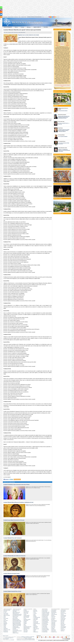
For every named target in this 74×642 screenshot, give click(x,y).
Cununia (5, 619)
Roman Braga (53, 624)
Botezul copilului (6, 618)
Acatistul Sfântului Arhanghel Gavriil (11, 573)
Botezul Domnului (15, 618)
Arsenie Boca (63, 612)
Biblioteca (29, 27)
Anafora (5, 616)
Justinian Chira (63, 629)
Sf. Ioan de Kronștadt (45, 624)
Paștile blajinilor (6, 628)
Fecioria (34, 612)
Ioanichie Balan (63, 619)
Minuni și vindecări (26, 617)
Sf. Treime (5, 612)
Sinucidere (25, 622)
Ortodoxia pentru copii (36, 623)
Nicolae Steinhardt (63, 626)
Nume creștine (6, 620)
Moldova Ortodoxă (5, 635)
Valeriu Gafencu (53, 629)
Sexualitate (25, 621)
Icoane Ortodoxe (6, 614)
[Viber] (1, 10)
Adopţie (34, 630)
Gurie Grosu (53, 617)
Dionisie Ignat (63, 617)
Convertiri (25, 614)
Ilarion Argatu (62, 620)
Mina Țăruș (53, 619)
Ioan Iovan (62, 628)
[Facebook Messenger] (1, 14)
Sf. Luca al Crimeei (44, 627)
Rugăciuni (5, 624)
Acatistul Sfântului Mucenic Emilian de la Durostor (14, 555)
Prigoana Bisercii (26, 612)
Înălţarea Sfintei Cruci (16, 613)
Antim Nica (52, 615)
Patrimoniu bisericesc (27, 627)
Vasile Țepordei (53, 630)
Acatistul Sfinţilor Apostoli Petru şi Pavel (12, 591)
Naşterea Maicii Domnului (16, 612)
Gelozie (34, 614)
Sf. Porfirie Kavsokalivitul (45, 629)
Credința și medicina (26, 615)
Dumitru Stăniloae (63, 616)
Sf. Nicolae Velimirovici (45, 622)
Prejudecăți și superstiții (27, 619)
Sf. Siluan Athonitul (44, 626)
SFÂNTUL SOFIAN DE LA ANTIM (29, 638)
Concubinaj (34, 613)
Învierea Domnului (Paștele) (17, 622)
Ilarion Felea (62, 621)
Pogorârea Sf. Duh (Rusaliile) (17, 624)
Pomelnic (5, 625)
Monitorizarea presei (26, 628)
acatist (19, 32)
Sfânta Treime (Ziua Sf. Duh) (17, 625)
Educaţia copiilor (35, 622)
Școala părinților (35, 626)
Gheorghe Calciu (63, 618)
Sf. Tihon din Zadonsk (45, 618)
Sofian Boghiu (53, 623)
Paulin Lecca (53, 627)
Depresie (34, 615)
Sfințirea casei (35, 627)
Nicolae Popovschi (54, 620)
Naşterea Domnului (15, 616)
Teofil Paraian (63, 625)
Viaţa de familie (35, 619)
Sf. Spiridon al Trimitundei (45, 613)
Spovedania (5, 622)
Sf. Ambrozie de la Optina (45, 614)
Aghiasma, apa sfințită (7, 615)
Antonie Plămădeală (54, 614)
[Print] (1, 12)
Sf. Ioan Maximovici (44, 623)
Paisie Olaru (62, 623)
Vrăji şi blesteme (26, 620)
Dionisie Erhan (53, 616)
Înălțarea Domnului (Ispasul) (17, 623)
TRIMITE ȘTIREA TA (37, 27)
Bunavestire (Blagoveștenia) (17, 620)
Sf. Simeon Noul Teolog (45, 615)
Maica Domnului (6, 613)
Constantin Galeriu (63, 615)
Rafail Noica (62, 630)
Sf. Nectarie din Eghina (45, 628)
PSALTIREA (46, 27)
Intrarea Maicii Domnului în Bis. (17, 615)
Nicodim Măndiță (63, 627)
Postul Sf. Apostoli (15, 629)
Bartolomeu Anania (63, 613)
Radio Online (25, 629)
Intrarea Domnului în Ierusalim (17, 621)
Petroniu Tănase (63, 624)
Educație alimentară (26, 616)
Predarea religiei (26, 613)
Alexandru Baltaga (53, 612)
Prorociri (25, 618)
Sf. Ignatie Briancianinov (45, 619)
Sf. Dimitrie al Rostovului (45, 620)
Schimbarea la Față (15, 626)
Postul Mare (14, 628)
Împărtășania (5, 623)
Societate (22, 27)
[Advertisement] (35, 8)
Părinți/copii (35, 625)
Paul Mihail (52, 628)
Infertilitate (34, 629)
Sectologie (25, 623)
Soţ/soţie (34, 624)
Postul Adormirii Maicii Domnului (17, 630)
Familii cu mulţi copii (36, 628)
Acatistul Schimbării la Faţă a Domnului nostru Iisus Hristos (17, 484)
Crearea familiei (35, 618)
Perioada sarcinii (35, 621)
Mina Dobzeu (53, 626)
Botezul (5, 617)
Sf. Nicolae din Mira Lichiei (45, 612)
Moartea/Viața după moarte (27, 626)
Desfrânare (35, 616)
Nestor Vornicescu (54, 621)
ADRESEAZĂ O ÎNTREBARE (28, 637)
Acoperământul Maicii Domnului (17, 614)
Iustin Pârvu (62, 622)
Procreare (34, 620)
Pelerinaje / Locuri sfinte (7, 629)
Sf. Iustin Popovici (44, 625)
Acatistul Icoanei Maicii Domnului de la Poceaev (14, 520)
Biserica (16, 27)
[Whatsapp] (1, 7)
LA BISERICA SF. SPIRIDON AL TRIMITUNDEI (27, 636)
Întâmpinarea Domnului (16, 619)
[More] (1, 17)
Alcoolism (25, 625)
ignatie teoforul (23, 32)
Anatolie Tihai (53, 613)
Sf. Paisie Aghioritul (44, 630)
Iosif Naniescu (53, 618)
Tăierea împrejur (15, 617)
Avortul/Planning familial (36, 617)
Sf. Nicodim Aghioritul (45, 621)
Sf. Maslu (5, 627)
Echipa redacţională (5, 638)
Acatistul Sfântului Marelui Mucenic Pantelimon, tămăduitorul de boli (18, 502)
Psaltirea (5, 626)
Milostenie (5, 621)
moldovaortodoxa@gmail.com (9, 637)
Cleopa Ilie (62, 614)
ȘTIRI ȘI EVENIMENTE (8, 27)
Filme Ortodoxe (26, 630)
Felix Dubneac (53, 625)
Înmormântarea (6, 630)
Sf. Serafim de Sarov (45, 616)
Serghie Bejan (53, 622)
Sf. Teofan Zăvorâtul (45, 617)
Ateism (25, 624)
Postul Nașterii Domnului (16, 627)
